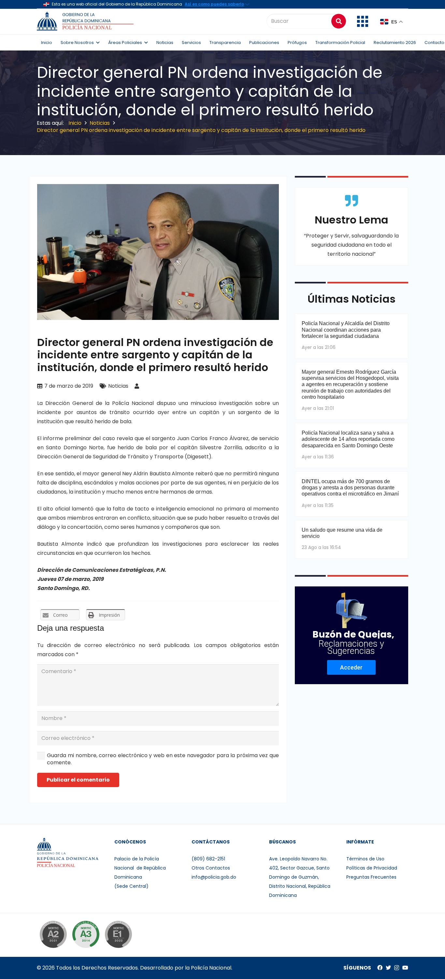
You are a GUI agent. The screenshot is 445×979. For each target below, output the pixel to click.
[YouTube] (405, 967)
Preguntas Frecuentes (371, 877)
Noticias (118, 386)
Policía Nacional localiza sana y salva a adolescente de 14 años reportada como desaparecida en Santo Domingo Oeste (348, 439)
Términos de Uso (365, 859)
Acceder (351, 667)
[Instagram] (396, 968)
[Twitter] (388, 967)
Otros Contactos (211, 868)
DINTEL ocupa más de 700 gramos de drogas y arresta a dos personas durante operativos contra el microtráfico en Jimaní (350, 488)
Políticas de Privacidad (371, 868)
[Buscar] (338, 21)
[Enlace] (86, 21)
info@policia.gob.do (214, 877)
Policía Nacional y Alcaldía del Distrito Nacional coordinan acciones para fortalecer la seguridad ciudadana (346, 329)
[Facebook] (379, 967)
